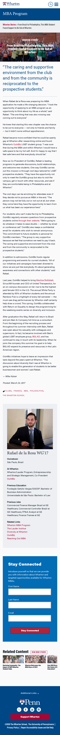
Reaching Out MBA (16, 539)
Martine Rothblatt (44, 280)
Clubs (8, 391)
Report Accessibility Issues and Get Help (37, 728)
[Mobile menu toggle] (56, 4)
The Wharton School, (18, 724)
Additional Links (29, 693)
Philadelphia (37, 391)
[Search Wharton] (50, 4)
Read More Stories (39, 652)
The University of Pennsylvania (41, 724)
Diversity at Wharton (17, 532)
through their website (28, 221)
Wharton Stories (9, 25)
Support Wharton (30, 717)
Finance (18, 391)
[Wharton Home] (11, 4)
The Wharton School (14, 395)
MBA (26, 391)
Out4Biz (17, 144)
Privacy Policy (13, 728)
